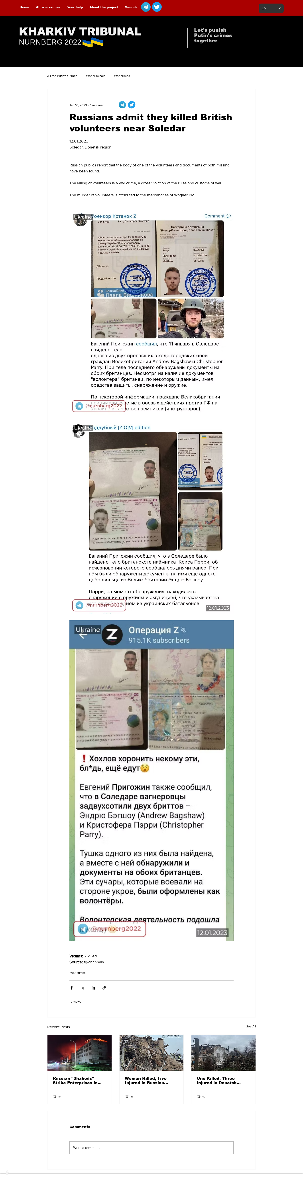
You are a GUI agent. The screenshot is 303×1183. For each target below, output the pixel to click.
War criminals (95, 76)
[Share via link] (104, 988)
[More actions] (231, 105)
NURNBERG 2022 (50, 42)
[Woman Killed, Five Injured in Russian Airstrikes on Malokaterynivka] (152, 1053)
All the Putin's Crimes (62, 76)
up (7, 1172)
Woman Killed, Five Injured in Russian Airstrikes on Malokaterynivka (146, 1080)
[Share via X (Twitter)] (82, 988)
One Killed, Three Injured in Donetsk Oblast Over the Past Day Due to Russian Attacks (219, 1080)
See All (251, 1026)
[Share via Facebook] (71, 988)
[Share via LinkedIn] (93, 988)
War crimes (122, 76)
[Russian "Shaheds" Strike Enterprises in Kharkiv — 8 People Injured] (79, 1053)
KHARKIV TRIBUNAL (80, 32)
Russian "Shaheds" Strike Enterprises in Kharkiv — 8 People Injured (75, 1080)
